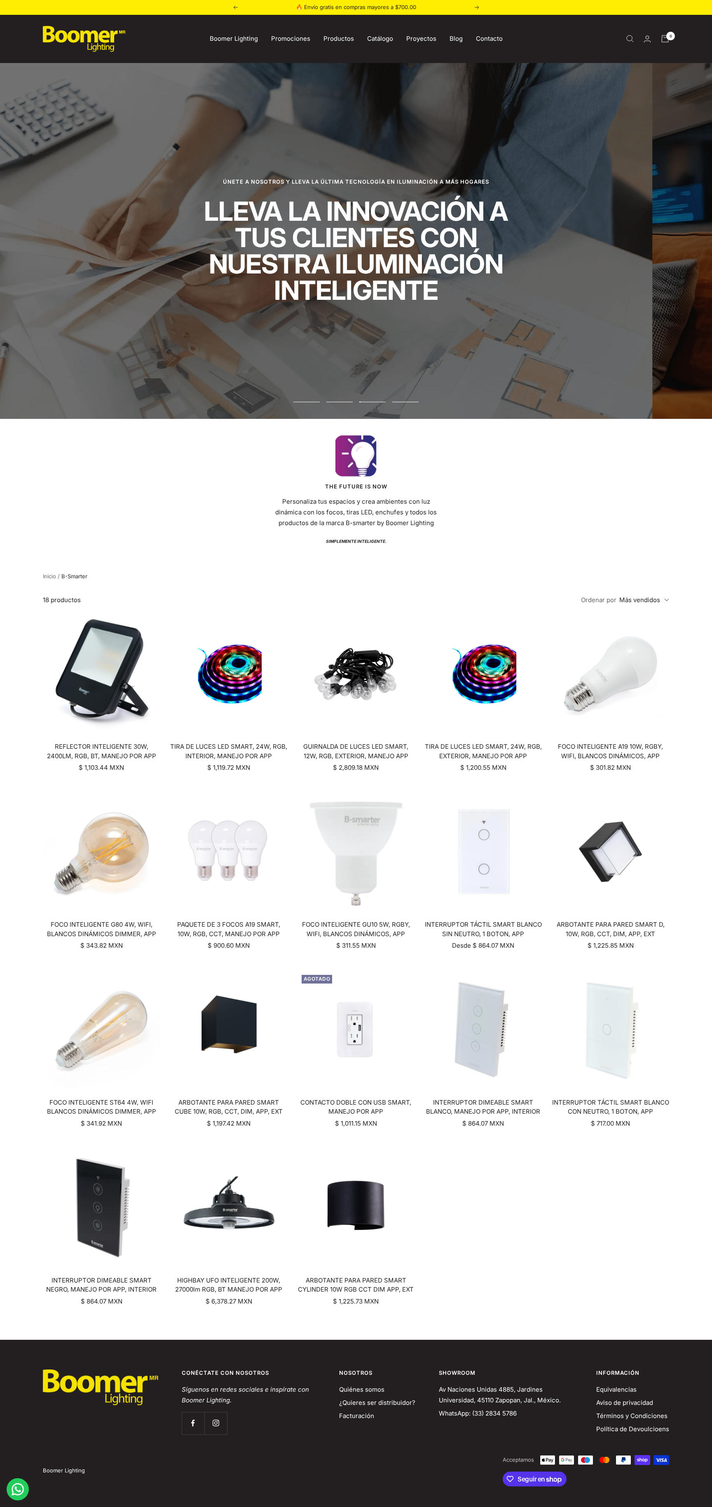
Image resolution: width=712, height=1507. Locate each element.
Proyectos (421, 38)
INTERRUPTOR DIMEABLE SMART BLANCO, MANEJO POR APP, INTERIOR (483, 1107)
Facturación (356, 1416)
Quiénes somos (361, 1389)
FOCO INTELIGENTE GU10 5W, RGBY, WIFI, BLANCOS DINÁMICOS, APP (356, 929)
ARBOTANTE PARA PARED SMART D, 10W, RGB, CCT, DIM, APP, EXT (611, 929)
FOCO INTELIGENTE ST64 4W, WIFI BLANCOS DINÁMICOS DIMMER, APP (101, 1107)
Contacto (489, 38)
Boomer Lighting (234, 38)
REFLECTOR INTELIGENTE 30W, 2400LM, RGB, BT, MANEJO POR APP (101, 751)
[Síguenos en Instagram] (215, 1423)
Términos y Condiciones (632, 1416)
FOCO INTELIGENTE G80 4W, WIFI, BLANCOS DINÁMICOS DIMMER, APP (101, 929)
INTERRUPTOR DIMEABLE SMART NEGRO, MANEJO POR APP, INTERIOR (101, 1285)
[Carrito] (665, 38)
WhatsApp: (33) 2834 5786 (478, 1413)
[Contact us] (18, 1489)
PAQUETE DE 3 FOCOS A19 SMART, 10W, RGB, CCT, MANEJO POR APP (228, 929)
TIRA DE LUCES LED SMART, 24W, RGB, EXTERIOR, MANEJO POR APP (483, 751)
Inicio (49, 576)
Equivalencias (616, 1389)
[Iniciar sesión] (647, 38)
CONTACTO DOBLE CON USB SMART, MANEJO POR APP (355, 1107)
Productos (338, 38)
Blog (456, 38)
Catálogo (380, 38)
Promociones (290, 38)
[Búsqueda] (630, 38)
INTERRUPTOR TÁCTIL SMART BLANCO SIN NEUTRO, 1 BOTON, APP (483, 929)
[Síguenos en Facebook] (193, 1423)
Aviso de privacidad (624, 1403)
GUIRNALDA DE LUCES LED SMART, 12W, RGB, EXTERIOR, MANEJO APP (355, 751)
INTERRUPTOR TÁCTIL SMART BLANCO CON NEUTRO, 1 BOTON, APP (610, 1107)
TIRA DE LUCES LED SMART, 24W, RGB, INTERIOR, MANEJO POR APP (228, 751)
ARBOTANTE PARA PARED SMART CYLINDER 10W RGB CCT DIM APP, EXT (356, 1285)
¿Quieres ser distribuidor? (377, 1403)
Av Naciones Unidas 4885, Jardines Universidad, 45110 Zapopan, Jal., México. (500, 1395)
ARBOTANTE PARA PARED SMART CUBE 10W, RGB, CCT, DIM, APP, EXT (229, 1107)
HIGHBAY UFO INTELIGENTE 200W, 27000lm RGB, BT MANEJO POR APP (228, 1285)
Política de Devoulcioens (632, 1429)
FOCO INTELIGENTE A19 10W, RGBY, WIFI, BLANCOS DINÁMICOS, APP (610, 751)
